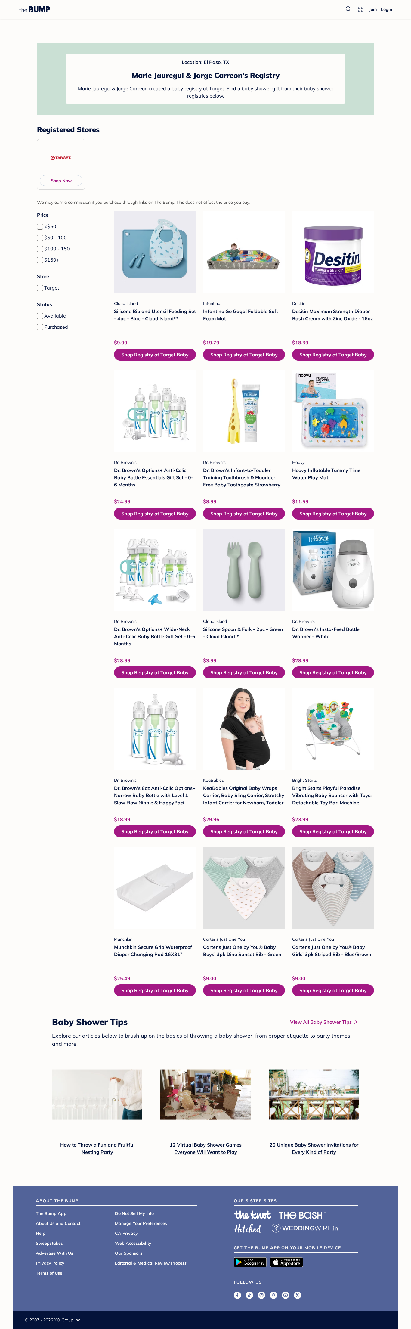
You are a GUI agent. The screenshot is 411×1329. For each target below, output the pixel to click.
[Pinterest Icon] (273, 1295)
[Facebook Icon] (237, 1295)
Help (40, 1233)
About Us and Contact (58, 1223)
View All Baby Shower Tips (321, 1022)
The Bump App (51, 1213)
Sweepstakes (49, 1243)
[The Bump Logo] (34, 9)
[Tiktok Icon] (249, 1295)
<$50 (50, 226)
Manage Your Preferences (141, 1223)
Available (55, 316)
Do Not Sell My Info (134, 1213)
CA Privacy (126, 1233)
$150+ (51, 260)
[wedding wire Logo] (305, 1227)
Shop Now (61, 180)
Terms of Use (49, 1273)
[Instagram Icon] (261, 1295)
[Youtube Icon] (285, 1295)
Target (51, 288)
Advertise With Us (54, 1253)
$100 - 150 (57, 249)
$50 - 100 (55, 237)
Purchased (56, 327)
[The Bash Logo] (302, 1215)
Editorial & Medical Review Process (151, 1263)
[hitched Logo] (248, 1227)
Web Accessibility (133, 1243)
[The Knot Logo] (253, 1214)
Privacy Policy (50, 1263)
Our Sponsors (128, 1253)
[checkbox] (40, 227)
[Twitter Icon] (297, 1295)
